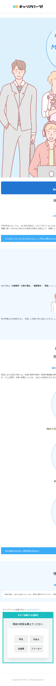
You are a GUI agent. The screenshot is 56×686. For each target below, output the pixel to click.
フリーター (36, 648)
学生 (21, 639)
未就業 (21, 648)
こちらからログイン (32, 609)
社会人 (36, 639)
